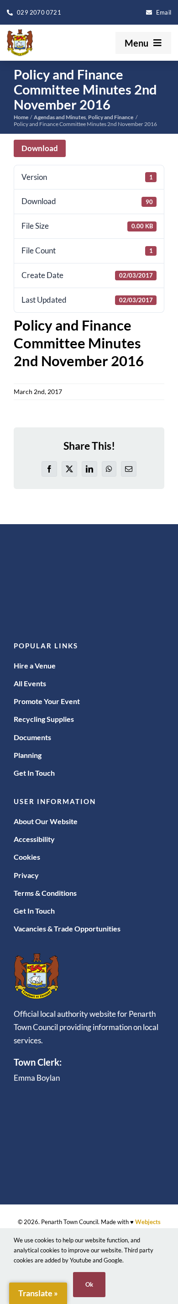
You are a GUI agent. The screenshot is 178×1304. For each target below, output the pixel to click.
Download (39, 148)
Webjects (148, 1221)
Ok (89, 1284)
